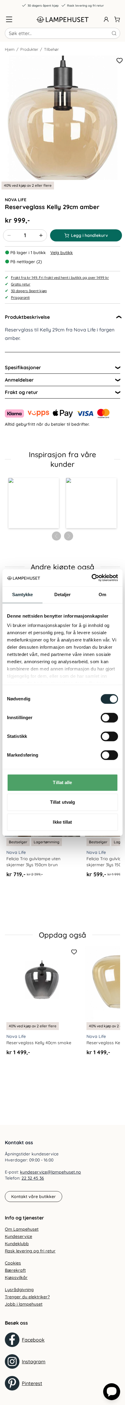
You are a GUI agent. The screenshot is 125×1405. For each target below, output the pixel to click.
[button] (33, 503)
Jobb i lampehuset (23, 1304)
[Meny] (9, 19)
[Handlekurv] (117, 19)
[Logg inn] (106, 19)
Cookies (13, 1263)
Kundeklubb (17, 1243)
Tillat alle (62, 782)
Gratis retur (20, 284)
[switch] (109, 717)
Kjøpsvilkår (16, 1277)
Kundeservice (18, 1236)
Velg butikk (61, 252)
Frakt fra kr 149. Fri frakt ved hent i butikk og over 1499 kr (60, 277)
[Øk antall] (41, 235)
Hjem (10, 49)
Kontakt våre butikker (33, 1196)
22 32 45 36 (33, 1178)
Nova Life (15, 199)
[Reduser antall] (9, 235)
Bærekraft (15, 1270)
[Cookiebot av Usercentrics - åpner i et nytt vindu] (91, 578)
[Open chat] (111, 1391)
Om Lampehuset (22, 1229)
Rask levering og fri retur (85, 6)
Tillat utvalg (62, 802)
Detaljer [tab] (62, 594)
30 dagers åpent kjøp (43, 6)
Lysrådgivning (19, 1289)
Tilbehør (51, 49)
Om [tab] (102, 594)
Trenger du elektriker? (27, 1297)
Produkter (29, 49)
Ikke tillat (62, 822)
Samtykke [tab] (22, 594)
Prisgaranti (20, 297)
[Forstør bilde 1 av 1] (62, 118)
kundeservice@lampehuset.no (50, 1172)
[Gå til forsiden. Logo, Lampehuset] (62, 19)
